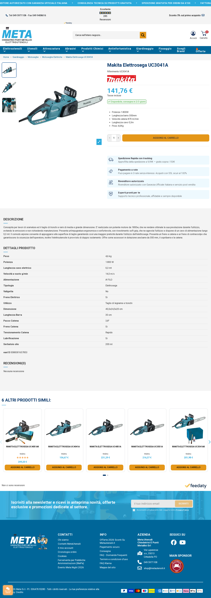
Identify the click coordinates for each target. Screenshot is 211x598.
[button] (130, 261)
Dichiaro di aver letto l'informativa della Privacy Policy (108, 323)
